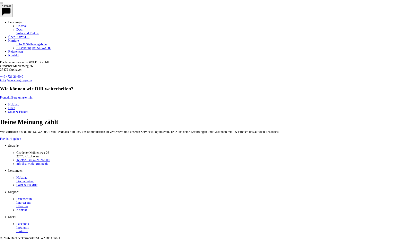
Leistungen (15, 170)
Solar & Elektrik (26, 185)
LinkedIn (22, 231)
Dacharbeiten (25, 181)
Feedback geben (10, 138)
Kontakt (13, 55)
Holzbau (21, 26)
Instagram (22, 227)
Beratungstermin (22, 97)
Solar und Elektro (27, 33)
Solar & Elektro (18, 111)
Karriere (13, 40)
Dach (19, 29)
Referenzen (15, 51)
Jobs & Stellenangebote (31, 44)
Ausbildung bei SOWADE (33, 48)
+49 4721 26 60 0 (11, 76)
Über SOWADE (18, 37)
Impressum (23, 202)
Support (13, 192)
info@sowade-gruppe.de (16, 80)
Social (12, 217)
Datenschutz (24, 199)
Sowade (13, 145)
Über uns (22, 206)
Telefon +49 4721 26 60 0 (33, 160)
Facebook (22, 223)
